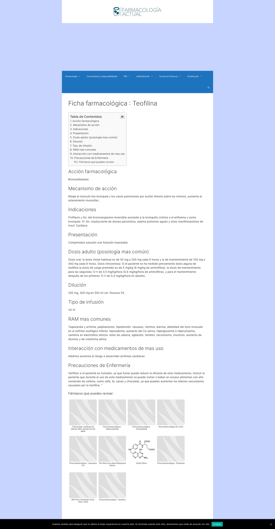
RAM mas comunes (84, 149)
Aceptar (217, 524)
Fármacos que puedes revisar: (96, 161)
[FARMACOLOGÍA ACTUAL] (137, 11)
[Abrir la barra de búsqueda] (208, 87)
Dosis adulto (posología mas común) (95, 137)
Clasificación (193, 76)
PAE (125, 76)
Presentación (80, 133)
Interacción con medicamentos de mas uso (99, 153)
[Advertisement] (137, 47)
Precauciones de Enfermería (91, 157)
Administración (143, 76)
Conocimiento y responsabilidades (102, 76)
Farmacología (71, 76)
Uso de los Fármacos (168, 76)
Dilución (78, 141)
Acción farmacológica (86, 121)
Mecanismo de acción (86, 125)
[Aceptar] (271, 524)
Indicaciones (80, 129)
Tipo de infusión (82, 145)
